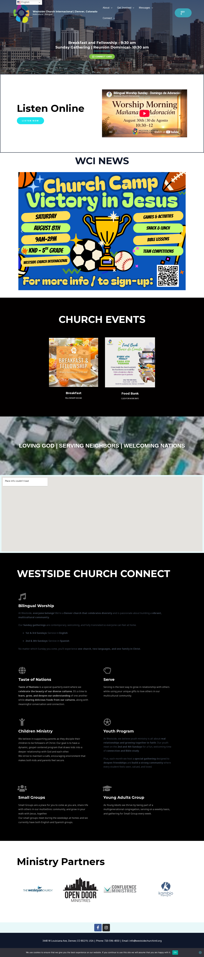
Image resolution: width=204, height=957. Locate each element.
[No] (200, 952)
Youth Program (118, 731)
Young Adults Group (123, 797)
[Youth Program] (107, 722)
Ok (175, 952)
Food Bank (130, 393)
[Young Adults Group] (107, 788)
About (106, 7)
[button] (183, 12)
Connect (107, 18)
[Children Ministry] (22, 722)
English (25, 2)
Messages (144, 7)
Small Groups (31, 797)
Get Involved (124, 7)
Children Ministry (35, 731)
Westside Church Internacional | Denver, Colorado (65, 11)
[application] (110, 7)
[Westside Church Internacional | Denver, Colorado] (21, 12)
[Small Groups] (22, 788)
